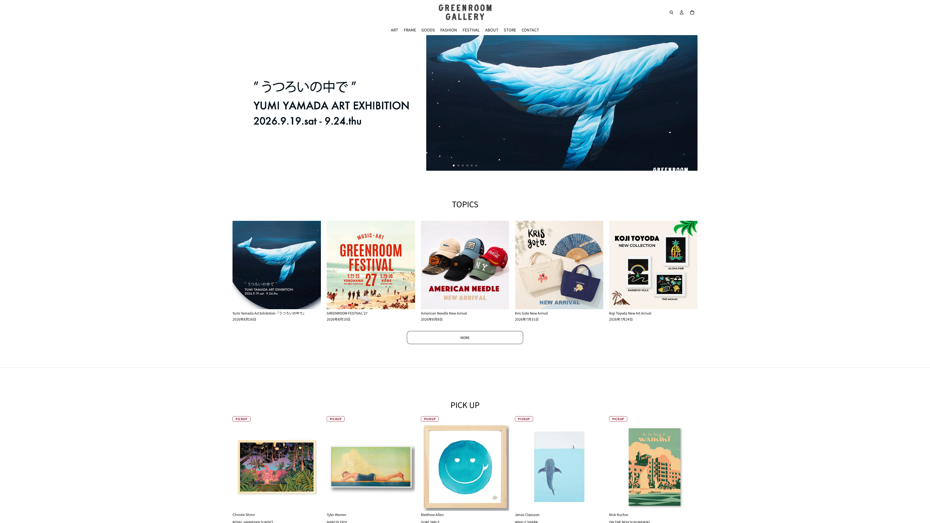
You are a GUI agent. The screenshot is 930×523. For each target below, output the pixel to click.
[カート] (692, 12)
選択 (317, 503)
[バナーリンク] (465, 103)
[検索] (671, 12)
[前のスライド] (240, 103)
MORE (465, 337)
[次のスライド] (690, 103)
